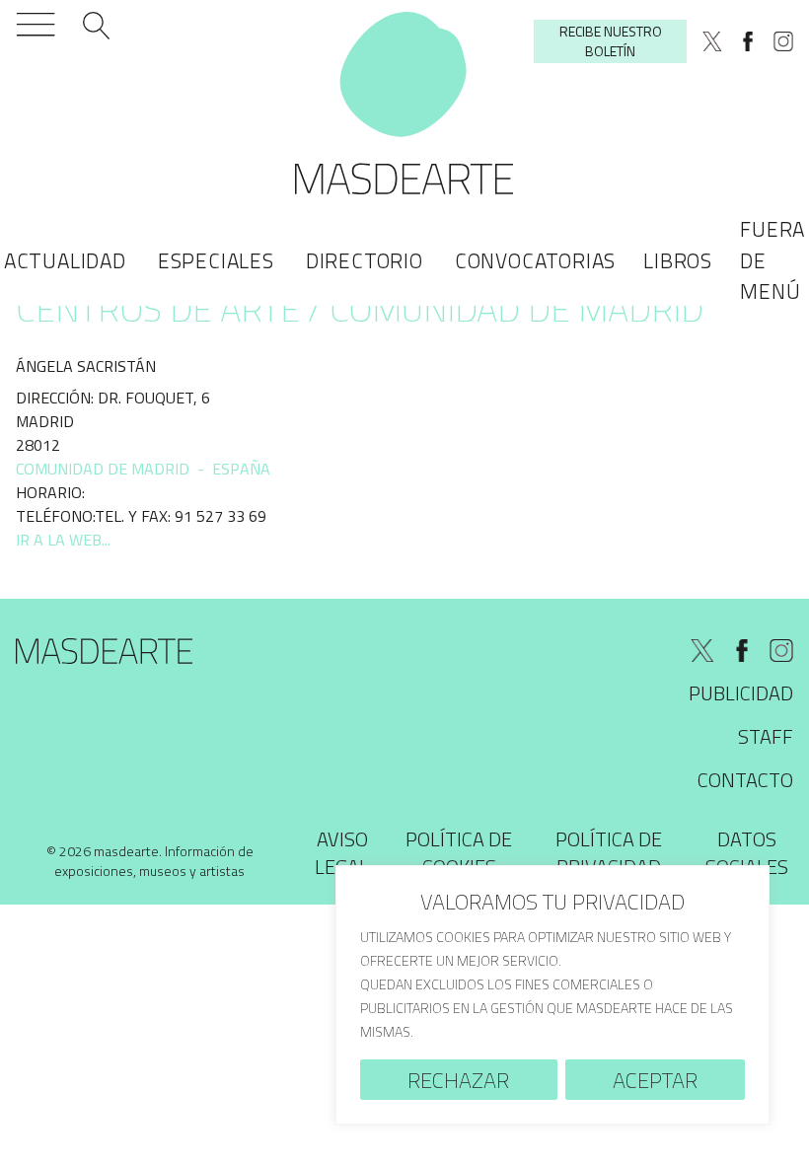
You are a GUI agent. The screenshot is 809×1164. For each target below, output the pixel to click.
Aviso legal (342, 853)
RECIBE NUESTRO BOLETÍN (610, 41)
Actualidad (65, 260)
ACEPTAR (655, 1080)
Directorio (364, 260)
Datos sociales (746, 853)
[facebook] (748, 41)
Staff (765, 736)
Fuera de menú (772, 260)
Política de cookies (458, 853)
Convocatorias (535, 260)
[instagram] (783, 41)
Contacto (745, 779)
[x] (712, 41)
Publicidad (741, 693)
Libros (677, 260)
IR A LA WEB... (63, 539)
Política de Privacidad (608, 853)
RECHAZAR (458, 1080)
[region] (552, 995)
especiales (216, 260)
